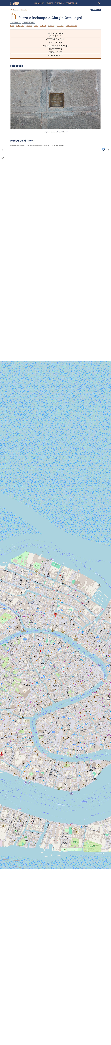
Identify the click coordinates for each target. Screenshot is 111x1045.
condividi (95, 10)
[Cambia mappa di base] (2, 157)
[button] (66, 132)
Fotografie (20, 26)
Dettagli (43, 26)
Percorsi (49, 3)
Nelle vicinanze (71, 26)
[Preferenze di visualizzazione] (99, 3)
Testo (12, 26)
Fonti (36, 26)
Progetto (73, 3)
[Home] (14, 3)
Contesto (60, 26)
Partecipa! (60, 3)
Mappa (29, 26)
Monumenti (39, 3)
